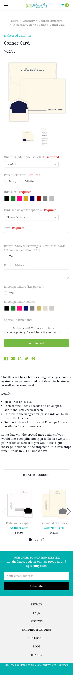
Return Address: (15, 265)
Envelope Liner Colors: (19, 301)
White (29, 181)
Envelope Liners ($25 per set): (24, 286)
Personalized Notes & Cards (29, 24)
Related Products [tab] (36, 475)
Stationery (29, 20)
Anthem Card (19, 528)
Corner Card (57, 24)
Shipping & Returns (36, 629)
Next (69, 511)
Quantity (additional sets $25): (31, 157)
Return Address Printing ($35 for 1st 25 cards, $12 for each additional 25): (35, 248)
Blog (36, 646)
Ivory (12, 181)
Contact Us (36, 638)
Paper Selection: (22, 175)
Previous (4, 511)
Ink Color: (18, 192)
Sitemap (63, 665)
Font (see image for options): (30, 210)
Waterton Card (53, 528)
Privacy (36, 604)
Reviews (37, 621)
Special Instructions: (18, 320)
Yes (11, 256)
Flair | (23, 665)
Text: (14, 228)
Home (14, 20)
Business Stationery (50, 20)
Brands (36, 655)
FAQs (36, 613)
